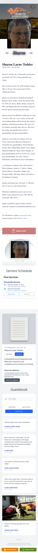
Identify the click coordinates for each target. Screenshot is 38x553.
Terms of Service (24, 545)
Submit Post (19, 411)
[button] (19, 507)
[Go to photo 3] (14, 518)
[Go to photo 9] (21, 518)
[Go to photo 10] (22, 518)
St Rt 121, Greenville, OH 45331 (17, 290)
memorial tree (24, 215)
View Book (9, 354)
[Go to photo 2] (13, 518)
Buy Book (19, 354)
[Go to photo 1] (12, 518)
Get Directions (11, 294)
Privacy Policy (13, 545)
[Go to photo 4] (15, 518)
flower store (23, 218)
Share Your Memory (12, 380)
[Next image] (34, 508)
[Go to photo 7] (19, 518)
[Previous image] (4, 508)
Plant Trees (27, 294)
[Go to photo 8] (20, 518)
